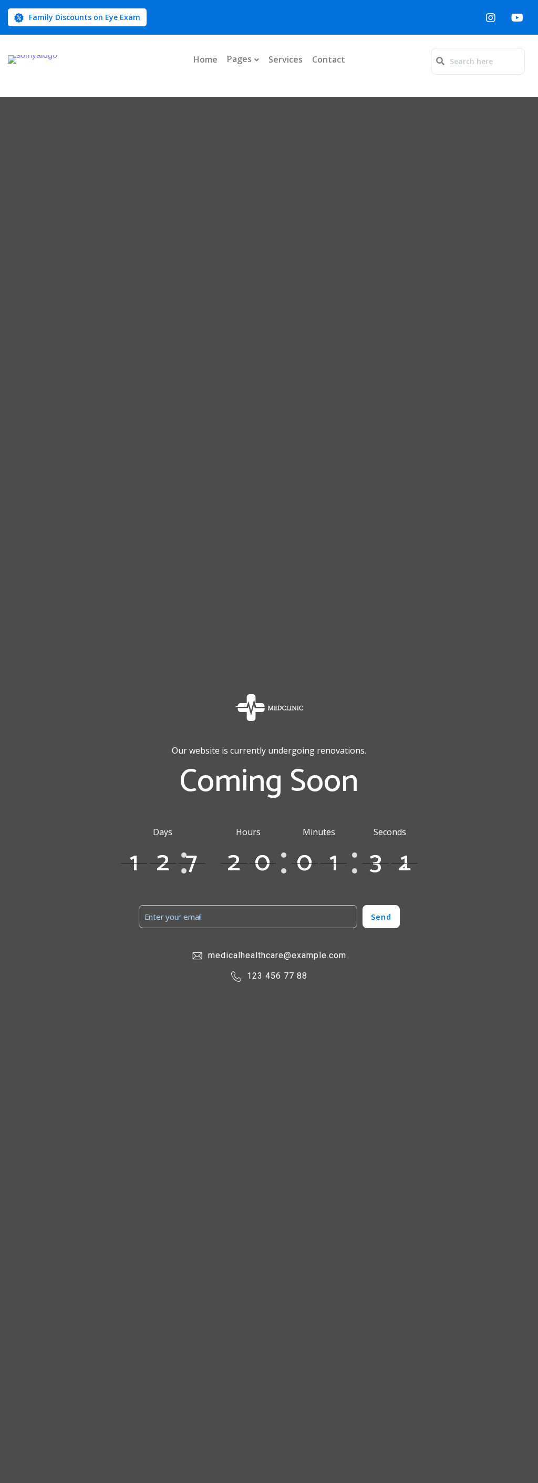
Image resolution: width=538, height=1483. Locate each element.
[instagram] (491, 17)
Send (381, 916)
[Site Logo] (32, 59)
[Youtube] (517, 17)
